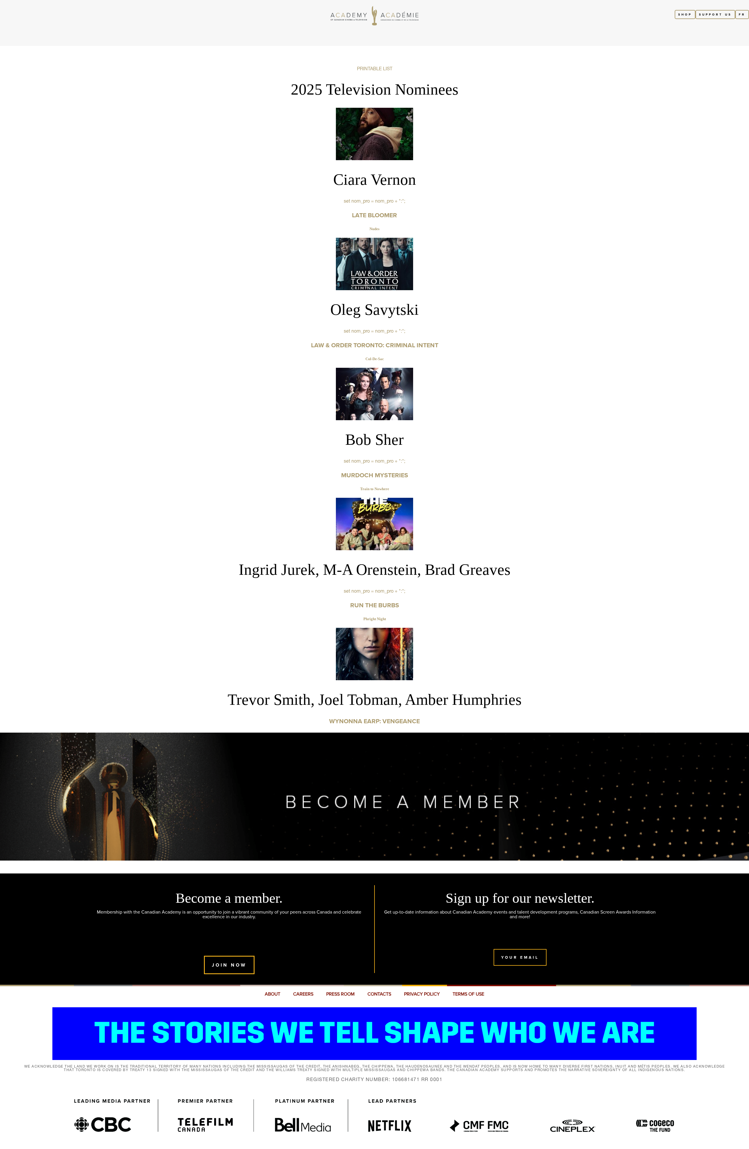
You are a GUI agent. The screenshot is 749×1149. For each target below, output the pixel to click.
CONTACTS (379, 994)
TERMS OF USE (468, 994)
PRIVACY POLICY (422, 994)
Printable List (374, 68)
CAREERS (303, 994)
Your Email (520, 957)
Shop (685, 14)
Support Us (715, 14)
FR (742, 14)
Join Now (229, 965)
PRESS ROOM (340, 994)
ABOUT (272, 994)
